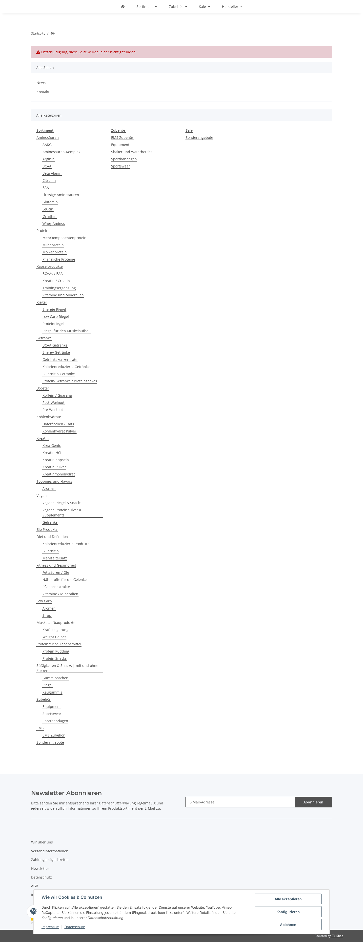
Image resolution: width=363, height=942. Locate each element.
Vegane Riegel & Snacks (61, 502)
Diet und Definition (52, 536)
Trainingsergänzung (59, 288)
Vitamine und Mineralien (63, 295)
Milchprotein (53, 245)
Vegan (42, 495)
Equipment (51, 706)
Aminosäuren (48, 137)
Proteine (43, 230)
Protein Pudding (55, 651)
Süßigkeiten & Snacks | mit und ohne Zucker (67, 668)
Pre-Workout (52, 409)
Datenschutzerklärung (117, 803)
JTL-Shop (337, 936)
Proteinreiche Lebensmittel (59, 644)
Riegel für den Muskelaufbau (66, 330)
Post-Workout (53, 402)
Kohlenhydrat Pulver (59, 431)
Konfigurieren (288, 912)
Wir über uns (42, 842)
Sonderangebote (50, 742)
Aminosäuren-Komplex (61, 151)
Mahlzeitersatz (54, 558)
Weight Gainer (54, 637)
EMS (40, 728)
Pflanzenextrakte (56, 586)
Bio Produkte (47, 529)
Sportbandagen (55, 720)
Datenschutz (74, 927)
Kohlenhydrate (49, 416)
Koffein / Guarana (57, 395)
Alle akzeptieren (288, 899)
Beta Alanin (51, 173)
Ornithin (49, 216)
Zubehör (44, 699)
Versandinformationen (49, 851)
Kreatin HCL (52, 452)
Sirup (46, 615)
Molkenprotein (54, 252)
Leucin (47, 209)
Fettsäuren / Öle (55, 572)
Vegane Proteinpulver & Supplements (61, 512)
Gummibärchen (55, 678)
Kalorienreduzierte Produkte (65, 543)
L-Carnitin (50, 551)
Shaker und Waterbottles (131, 151)
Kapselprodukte (50, 266)
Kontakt (43, 91)
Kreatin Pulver (54, 467)
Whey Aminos (53, 223)
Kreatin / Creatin (56, 280)
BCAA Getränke (54, 345)
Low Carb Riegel (55, 316)
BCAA (46, 166)
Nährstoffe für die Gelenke (64, 579)
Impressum (50, 927)
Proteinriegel (53, 323)
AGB (34, 885)
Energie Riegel (54, 309)
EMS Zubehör (53, 735)
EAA (45, 187)
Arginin (48, 159)
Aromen (49, 488)
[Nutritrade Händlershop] (123, 6)
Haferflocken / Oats (58, 424)
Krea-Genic (51, 445)
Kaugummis (52, 692)
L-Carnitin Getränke (58, 373)
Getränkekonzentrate (59, 359)
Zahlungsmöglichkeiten (50, 859)
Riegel (42, 302)
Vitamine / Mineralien (60, 594)
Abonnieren (313, 802)
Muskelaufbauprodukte (56, 622)
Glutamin (50, 202)
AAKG (47, 144)
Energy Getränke (56, 352)
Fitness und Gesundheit (56, 565)
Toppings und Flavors (54, 481)
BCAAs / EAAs (53, 273)
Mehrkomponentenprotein (64, 237)
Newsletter (40, 868)
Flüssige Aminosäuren (60, 194)
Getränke (44, 338)
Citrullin (49, 180)
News (41, 82)
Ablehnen (288, 924)
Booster (43, 388)
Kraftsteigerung (55, 629)
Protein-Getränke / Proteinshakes (69, 381)
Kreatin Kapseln (55, 459)
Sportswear (51, 713)
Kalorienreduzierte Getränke (66, 366)
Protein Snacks (54, 658)
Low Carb (44, 601)
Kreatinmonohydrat (58, 474)
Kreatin (43, 438)
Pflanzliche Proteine (58, 259)
